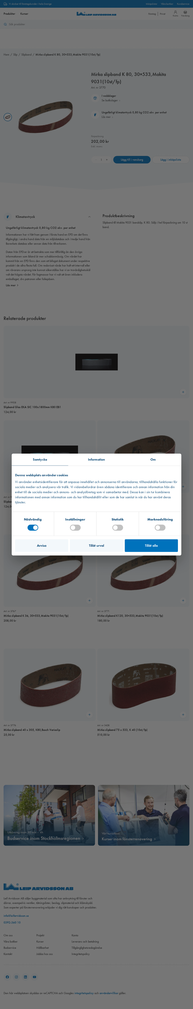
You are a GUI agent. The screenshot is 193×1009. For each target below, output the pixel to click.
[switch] (75, 527)
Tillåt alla (151, 545)
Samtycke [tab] (40, 459)
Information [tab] (96, 459)
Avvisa (42, 545)
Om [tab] (153, 459)
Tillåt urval (96, 545)
